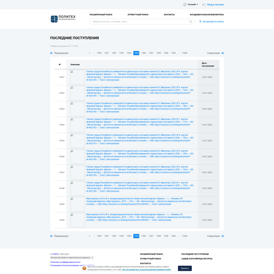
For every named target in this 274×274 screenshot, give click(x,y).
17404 (184, 53)
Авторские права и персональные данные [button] (70, 257)
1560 (173, 53)
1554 (129, 53)
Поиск (190, 21)
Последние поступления (195, 254)
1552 (114, 53)
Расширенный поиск (101, 14)
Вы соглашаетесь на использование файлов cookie (146, 269)
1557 (151, 53)
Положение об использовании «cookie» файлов (72, 265)
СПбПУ (55, 254)
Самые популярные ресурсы (196, 259)
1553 (121, 53)
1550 (99, 53)
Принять (185, 268)
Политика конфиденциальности (65, 262)
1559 (166, 53)
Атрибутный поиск (138, 14)
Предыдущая (61, 53)
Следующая (213, 53)
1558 (158, 53)
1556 (143, 53)
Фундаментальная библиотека (207, 14)
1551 (106, 53)
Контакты (169, 14)
